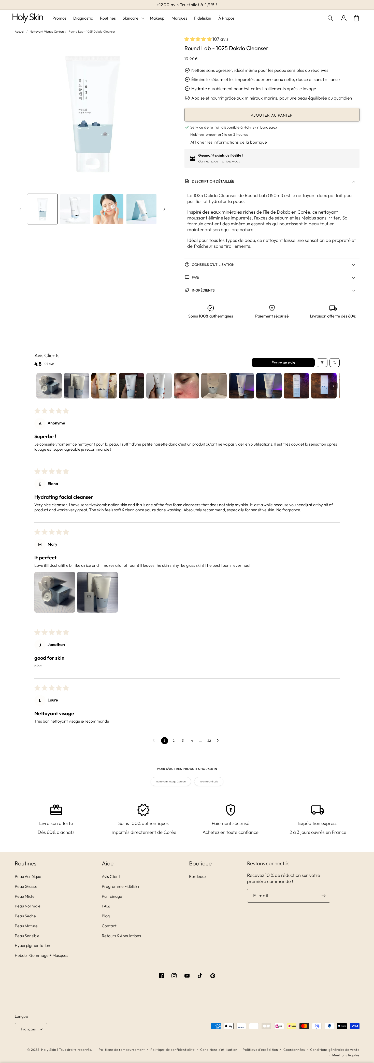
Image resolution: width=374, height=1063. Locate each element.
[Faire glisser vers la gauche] (20, 209)
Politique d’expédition (260, 1049)
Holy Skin (48, 1049)
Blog (106, 915)
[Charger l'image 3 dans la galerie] (108, 209)
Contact (109, 925)
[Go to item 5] (159, 385)
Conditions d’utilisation (218, 1049)
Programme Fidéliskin (121, 886)
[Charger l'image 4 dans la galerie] (141, 209)
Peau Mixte (25, 896)
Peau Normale (27, 905)
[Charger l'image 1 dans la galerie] (42, 209)
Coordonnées (294, 1049)
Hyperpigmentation (32, 945)
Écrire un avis (283, 362)
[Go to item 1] (49, 385)
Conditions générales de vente (334, 1049)
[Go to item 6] (186, 385)
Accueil (19, 31)
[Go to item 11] (324, 385)
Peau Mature (26, 925)
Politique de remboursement (122, 1049)
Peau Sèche (25, 915)
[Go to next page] (219, 740)
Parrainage (112, 896)
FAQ (106, 905)
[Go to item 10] (296, 385)
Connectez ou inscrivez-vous (219, 161)
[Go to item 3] (104, 385)
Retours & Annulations (121, 935)
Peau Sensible (27, 935)
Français (28, 1029)
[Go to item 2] (76, 385)
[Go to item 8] (241, 385)
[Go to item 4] (131, 385)
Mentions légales (345, 1055)
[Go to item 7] (214, 385)
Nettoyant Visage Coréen (47, 31)
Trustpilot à (187, 4)
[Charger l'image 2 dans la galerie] (75, 209)
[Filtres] (322, 362)
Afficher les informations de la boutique (228, 142)
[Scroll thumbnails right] (333, 386)
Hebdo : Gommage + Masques (41, 955)
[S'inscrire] (323, 896)
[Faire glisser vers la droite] (164, 209)
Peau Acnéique (28, 876)
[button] (330, 18)
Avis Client (111, 876)
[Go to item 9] (269, 385)
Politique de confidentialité (172, 1049)
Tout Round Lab (208, 781)
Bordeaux (197, 876)
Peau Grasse (26, 886)
